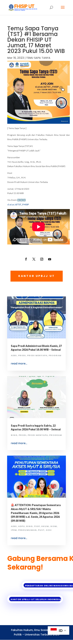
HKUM (45, 526)
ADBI (14, 355)
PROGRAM (55, 355)
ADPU (21, 526)
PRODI (22, 355)
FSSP (37, 526)
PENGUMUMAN (27, 530)
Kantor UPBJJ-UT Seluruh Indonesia (36, 599)
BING (14, 435)
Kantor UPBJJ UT (36, 276)
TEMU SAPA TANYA (38, 58)
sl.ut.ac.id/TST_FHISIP (18, 204)
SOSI (49, 530)
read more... (19, 363)
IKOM (53, 526)
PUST (41, 530)
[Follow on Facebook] (26, 259)
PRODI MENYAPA (37, 355)
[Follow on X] (34, 259)
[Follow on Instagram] (42, 259)
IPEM (14, 530)
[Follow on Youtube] (50, 259)
